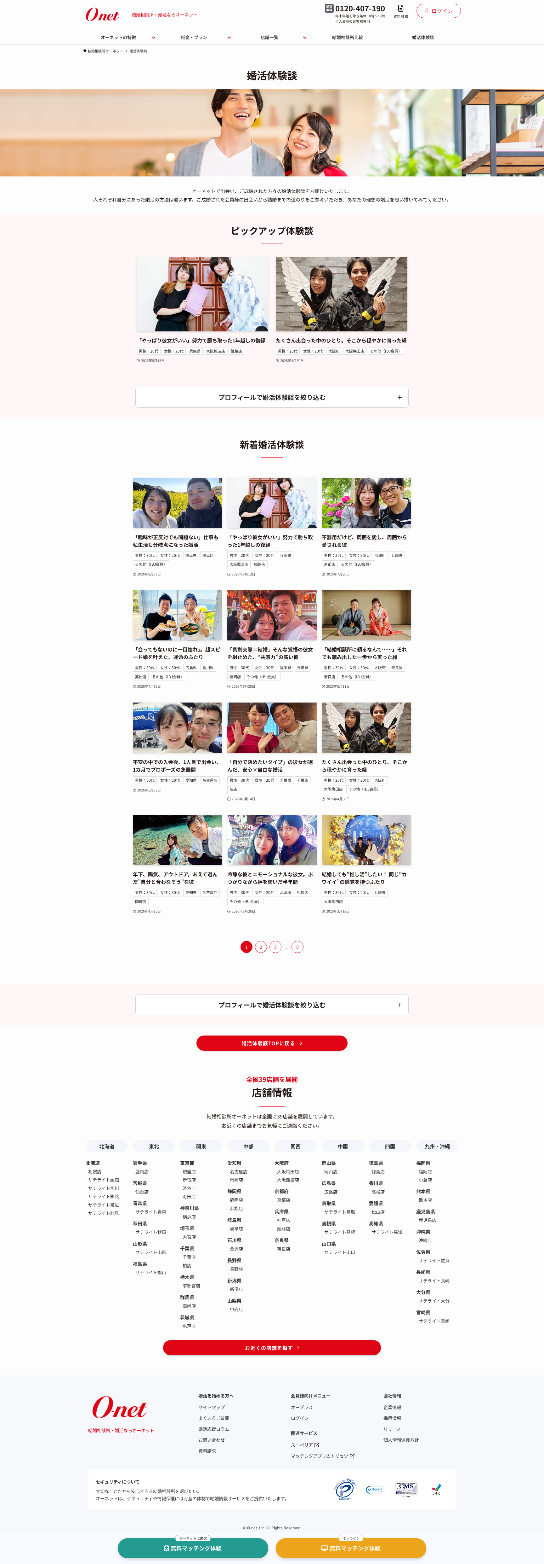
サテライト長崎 (434, 1280)
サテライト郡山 (150, 1272)
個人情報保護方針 (401, 1439)
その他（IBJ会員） (386, 350)
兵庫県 (195, 350)
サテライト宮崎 (434, 1321)
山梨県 (234, 1300)
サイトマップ (211, 1407)
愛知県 (191, 780)
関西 (296, 1146)
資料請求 (207, 1450)
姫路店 (236, 350)
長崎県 (302, 667)
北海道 (285, 892)
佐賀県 (423, 1251)
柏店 (233, 788)
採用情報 (392, 1418)
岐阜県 (191, 555)
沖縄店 (425, 1240)
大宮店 (189, 1237)
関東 (201, 1146)
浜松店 (236, 1208)
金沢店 (236, 1249)
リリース (392, 1429)
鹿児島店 (427, 1220)
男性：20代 (148, 350)
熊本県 (423, 1191)
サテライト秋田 (150, 1232)
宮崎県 (423, 1312)
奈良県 (397, 667)
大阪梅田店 (354, 350)
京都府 (380, 555)
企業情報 (392, 1407)
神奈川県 (189, 1208)
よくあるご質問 (213, 1418)
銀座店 (189, 1171)
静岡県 (234, 1191)
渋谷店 (189, 1188)
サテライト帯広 (103, 1205)
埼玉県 (187, 1228)
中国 (343, 1146)
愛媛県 (376, 1203)
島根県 (329, 1223)
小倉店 (425, 1179)
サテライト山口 (339, 1252)
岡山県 (329, 1162)
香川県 (208, 667)
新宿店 (189, 1179)
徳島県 (376, 1162)
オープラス (302, 1407)
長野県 (234, 1260)
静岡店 (236, 1200)
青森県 (140, 1203)
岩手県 (140, 1162)
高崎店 (189, 1306)
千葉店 (302, 780)
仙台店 (142, 1191)
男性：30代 (145, 555)
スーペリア (302, 1444)
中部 (248, 1146)
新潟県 (234, 1280)
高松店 (140, 676)
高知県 (376, 1223)
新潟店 (236, 1289)
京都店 (329, 564)
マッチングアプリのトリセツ (319, 1455)
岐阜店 (208, 555)
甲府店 (236, 1309)
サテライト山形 (150, 1252)
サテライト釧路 (103, 1196)
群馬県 (187, 1297)
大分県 (423, 1292)
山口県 (329, 1243)
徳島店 (378, 1171)
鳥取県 (329, 1203)
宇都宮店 (191, 1285)
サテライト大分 (434, 1301)
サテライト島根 (339, 1232)
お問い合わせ (211, 1439)
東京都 (187, 1162)
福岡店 (235, 676)
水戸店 (189, 1326)
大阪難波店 (215, 350)
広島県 (191, 667)
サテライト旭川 (103, 1188)
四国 (390, 1146)
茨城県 (187, 1317)
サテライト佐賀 (434, 1260)
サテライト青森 (150, 1212)
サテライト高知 (386, 1232)
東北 (154, 1146)
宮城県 (140, 1183)
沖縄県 (423, 1231)
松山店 (378, 1212)
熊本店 (425, 1200)
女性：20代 (174, 350)
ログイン (300, 1418)
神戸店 (283, 1220)
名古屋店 (210, 780)
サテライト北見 (103, 1213)
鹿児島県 (425, 1211)
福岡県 (285, 667)
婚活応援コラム (213, 1429)
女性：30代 (359, 555)
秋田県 (140, 1223)
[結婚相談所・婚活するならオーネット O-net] (102, 14)
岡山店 (330, 1171)
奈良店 (329, 676)
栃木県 (187, 1277)
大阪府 (334, 350)
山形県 (140, 1243)
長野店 (236, 1269)
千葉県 (285, 780)
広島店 (330, 1191)
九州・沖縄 (437, 1146)
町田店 (189, 1196)
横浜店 (189, 1216)
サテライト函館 (103, 1179)
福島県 (140, 1263)
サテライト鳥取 (339, 1212)
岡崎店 (140, 901)
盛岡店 (142, 1171)
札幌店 (302, 892)
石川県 (234, 1240)
